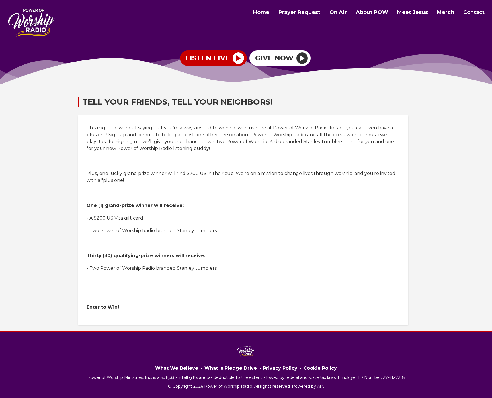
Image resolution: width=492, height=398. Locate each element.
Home (261, 12)
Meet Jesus (412, 12)
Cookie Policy (320, 368)
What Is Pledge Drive (230, 368)
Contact (474, 12)
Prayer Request (299, 12)
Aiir (320, 386)
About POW (372, 12)
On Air (338, 12)
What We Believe (176, 368)
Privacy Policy (280, 368)
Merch (445, 12)
